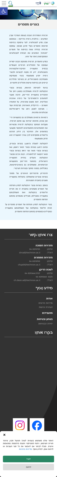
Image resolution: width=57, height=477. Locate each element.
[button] (4, 11)
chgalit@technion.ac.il (29, 264)
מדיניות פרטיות (25, 449)
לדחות (28, 467)
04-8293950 (34, 261)
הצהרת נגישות (46, 307)
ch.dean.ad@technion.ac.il (27, 280)
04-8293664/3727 (32, 273)
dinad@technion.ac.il (29, 252)
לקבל (28, 459)
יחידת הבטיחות (45, 323)
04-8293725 (34, 249)
